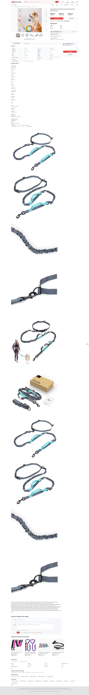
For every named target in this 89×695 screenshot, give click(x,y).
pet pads (12, 663)
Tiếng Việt (65, 689)
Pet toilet (45, 663)
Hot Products (21, 688)
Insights (68, 688)
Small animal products (64, 663)
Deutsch (43, 689)
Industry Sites (50, 688)
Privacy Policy (58, 691)
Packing (29, 663)
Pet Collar (13, 676)
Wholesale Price (46, 688)
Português (29, 689)
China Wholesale (41, 688)
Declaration (54, 691)
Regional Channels (55, 688)
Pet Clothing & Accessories (24, 676)
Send (18, 632)
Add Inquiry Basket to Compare (30, 38)
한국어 (52, 689)
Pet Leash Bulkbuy (14, 683)
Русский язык (36, 689)
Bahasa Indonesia (70, 689)
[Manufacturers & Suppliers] (16, 2)
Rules (77, 4)
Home (12, 6)
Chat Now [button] (71, 18)
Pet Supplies (23, 6)
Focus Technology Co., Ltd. (38, 691)
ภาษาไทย (59, 689)
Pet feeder (45, 666)
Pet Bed (18, 676)
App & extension (66, 4)
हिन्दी (56, 689)
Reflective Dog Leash (33, 6)
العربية (49, 689)
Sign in (77, 2)
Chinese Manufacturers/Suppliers (33, 688)
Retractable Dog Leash (41, 676)
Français (32, 689)
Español (26, 689)
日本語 (54, 689)
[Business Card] (76, 47)
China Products (26, 688)
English (23, 689)
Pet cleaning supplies (14, 666)
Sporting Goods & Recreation (17, 6)
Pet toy (62, 666)
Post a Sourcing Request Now (37, 632)
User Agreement (50, 691)
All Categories (14, 4)
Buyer (56, 4)
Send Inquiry (57, 18)
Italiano (40, 689)
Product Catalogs (24, 661)
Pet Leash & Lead (28, 6)
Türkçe (62, 689)
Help (61, 4)
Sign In (52, 39)
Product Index (60, 688)
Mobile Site (64, 688)
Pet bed (29, 666)
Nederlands (46, 689)
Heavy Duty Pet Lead (50, 676)
